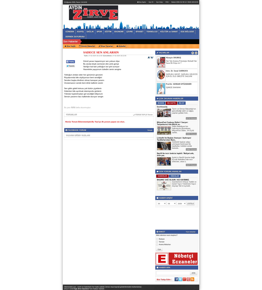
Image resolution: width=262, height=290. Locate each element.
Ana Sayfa (142, 2)
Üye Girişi (159, 2)
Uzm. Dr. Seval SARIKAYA (177, 71)
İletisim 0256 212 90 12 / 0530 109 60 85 (184, 2)
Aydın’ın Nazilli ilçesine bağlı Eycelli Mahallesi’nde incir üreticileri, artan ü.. (183, 159)
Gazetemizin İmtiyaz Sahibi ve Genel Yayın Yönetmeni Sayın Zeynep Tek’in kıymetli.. (184, 184)
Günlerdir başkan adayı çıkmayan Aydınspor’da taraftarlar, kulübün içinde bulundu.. (182, 145)
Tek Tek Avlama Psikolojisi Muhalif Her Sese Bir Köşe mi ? (181, 62)
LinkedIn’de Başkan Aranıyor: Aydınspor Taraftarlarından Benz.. (174, 139)
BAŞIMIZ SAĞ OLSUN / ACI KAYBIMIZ (173, 180)
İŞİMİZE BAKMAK (173, 87)
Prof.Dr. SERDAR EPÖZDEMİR (178, 84)
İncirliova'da (162, 107)
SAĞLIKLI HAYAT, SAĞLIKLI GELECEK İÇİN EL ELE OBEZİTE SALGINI (182, 75)
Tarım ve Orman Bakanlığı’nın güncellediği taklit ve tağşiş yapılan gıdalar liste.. (184, 111)
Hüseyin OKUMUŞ (173, 58)
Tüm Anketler (191, 232)
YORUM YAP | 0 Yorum (143, 114)
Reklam (162, 239)
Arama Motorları (165, 244)
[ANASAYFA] (94, 14)
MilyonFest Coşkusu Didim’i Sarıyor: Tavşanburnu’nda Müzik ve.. (172, 123)
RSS (167, 2)
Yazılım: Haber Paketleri (183, 288)
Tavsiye (161, 242)
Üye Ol (151, 2)
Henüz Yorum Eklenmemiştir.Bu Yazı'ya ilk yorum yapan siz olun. (95, 122)
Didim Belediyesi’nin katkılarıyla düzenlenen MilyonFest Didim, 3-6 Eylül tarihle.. (183, 129)
